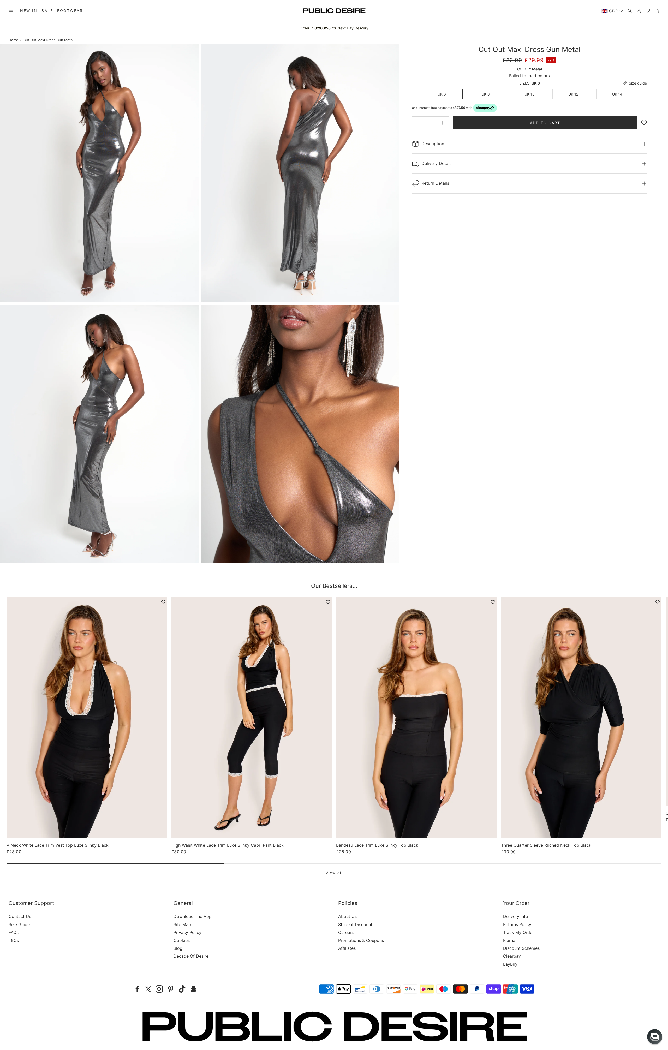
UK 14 (617, 94)
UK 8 (485, 94)
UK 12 (573, 94)
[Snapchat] (193, 989)
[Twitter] (148, 989)
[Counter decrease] (418, 123)
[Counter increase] (442, 123)
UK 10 (529, 94)
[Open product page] (87, 717)
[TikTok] (182, 989)
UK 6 (442, 94)
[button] (11, 11)
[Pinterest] (170, 989)
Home (13, 40)
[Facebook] (137, 989)
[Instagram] (159, 989)
